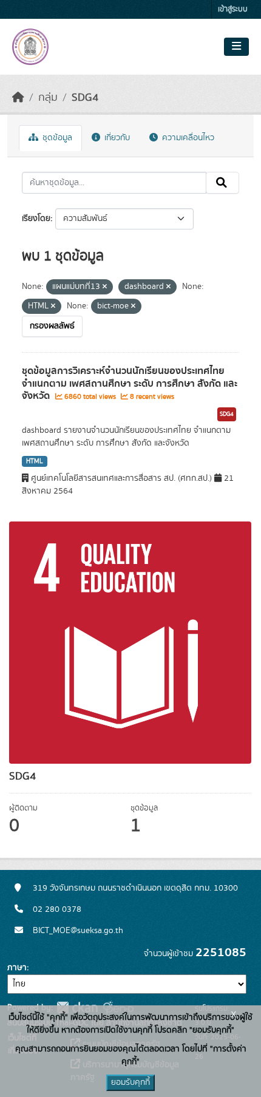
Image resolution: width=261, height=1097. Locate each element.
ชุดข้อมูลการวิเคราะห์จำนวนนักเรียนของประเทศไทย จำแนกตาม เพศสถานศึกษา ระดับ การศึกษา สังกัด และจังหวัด (129, 383)
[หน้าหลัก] (18, 98)
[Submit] (222, 183)
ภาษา (17, 968)
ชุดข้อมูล (56, 138)
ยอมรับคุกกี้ (130, 1082)
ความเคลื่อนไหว (187, 138)
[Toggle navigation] (236, 47)
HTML (34, 461)
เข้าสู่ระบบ (233, 9)
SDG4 (85, 98)
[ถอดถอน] (105, 287)
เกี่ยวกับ (116, 138)
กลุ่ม (48, 98)
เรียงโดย (36, 218)
